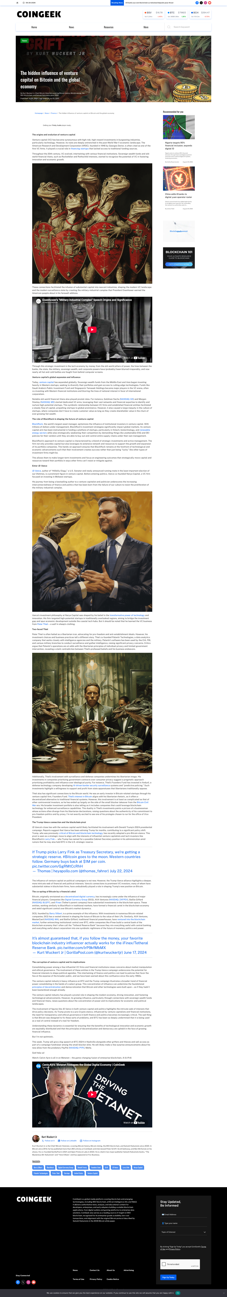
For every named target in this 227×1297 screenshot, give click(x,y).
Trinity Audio (56, 125)
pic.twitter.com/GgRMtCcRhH (57, 866)
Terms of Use (78, 1279)
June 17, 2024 (135, 952)
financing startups (80, 148)
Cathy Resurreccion (173, 162)
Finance (24, 40)
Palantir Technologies (41, 1173)
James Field (170, 208)
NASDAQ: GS (126, 399)
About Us (111, 1270)
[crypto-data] (153, 14)
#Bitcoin (70, 856)
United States (78, 1173)
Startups (67, 1173)
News (71, 27)
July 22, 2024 (121, 871)
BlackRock (37, 424)
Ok (178, 1293)
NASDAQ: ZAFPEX (119, 899)
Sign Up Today (168, 1277)
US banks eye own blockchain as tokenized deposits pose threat (149, 3)
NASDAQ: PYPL (76, 1048)
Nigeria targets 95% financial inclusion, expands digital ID (178, 145)
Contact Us (94, 1270)
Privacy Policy (96, 1279)
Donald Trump (82, 1167)
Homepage (39, 113)
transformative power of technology (127, 615)
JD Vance (36, 471)
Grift (106, 1167)
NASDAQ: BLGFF (41, 902)
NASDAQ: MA (51, 919)
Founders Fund (95, 1167)
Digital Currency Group (76, 899)
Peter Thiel (42, 624)
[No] (223, 1293)
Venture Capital (92, 1173)
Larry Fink (50, 839)
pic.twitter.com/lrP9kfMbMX (81, 947)
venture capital (46, 382)
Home (34, 27)
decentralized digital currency (80, 896)
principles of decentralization (46, 987)
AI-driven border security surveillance (91, 785)
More (146, 27)
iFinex (58, 902)
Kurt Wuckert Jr (28, 93)
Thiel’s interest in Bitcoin (80, 796)
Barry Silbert (55, 913)
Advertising (129, 1270)
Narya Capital (138, 1167)
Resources (108, 27)
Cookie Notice (113, 1279)
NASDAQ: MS (47, 402)
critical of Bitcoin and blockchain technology (81, 833)
